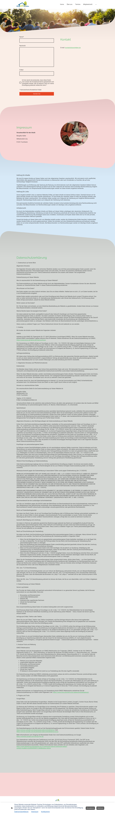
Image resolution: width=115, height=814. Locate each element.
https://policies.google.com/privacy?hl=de (30, 736)
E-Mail (21, 70)
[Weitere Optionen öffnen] (96, 4)
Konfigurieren (45, 811)
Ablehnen (100, 808)
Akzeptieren (90, 808)
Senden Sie (36, 94)
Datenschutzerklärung (21, 811)
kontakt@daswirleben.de (73, 47)
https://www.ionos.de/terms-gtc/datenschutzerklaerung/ (71, 692)
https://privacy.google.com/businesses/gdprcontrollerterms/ (36, 730)
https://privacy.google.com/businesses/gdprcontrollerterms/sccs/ (37, 732)
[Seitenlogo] (23, 4)
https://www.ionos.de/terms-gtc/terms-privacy (31, 340)
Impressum (34, 811)
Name (21, 37)
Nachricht (22, 46)
